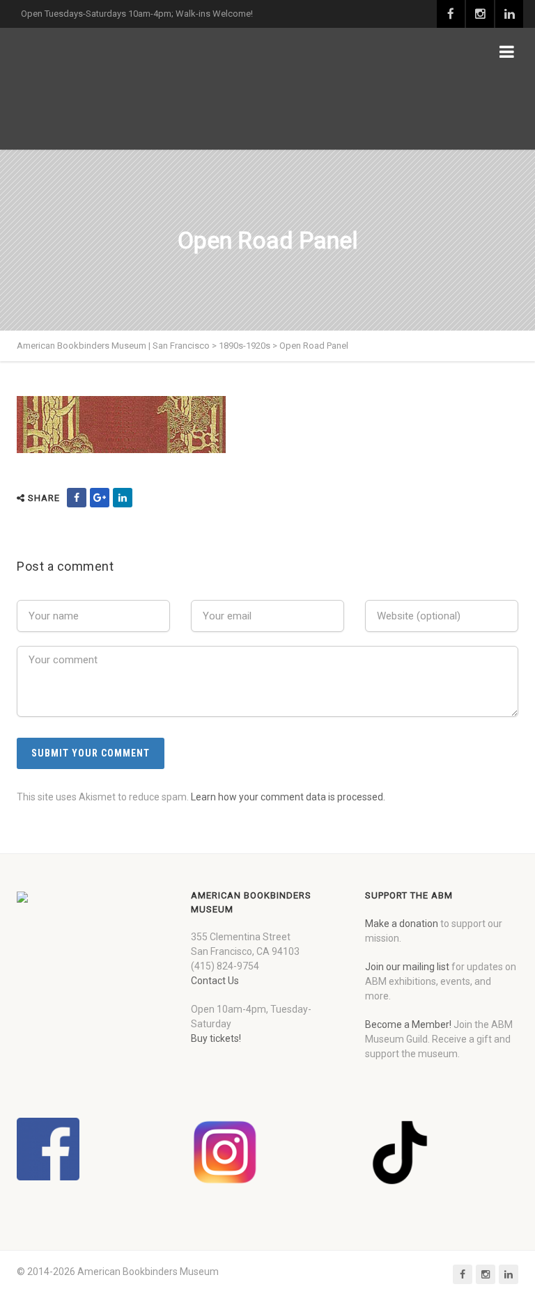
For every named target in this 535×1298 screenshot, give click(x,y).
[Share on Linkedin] (122, 497)
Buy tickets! (216, 1038)
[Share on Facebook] (76, 497)
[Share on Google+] (99, 497)
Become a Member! (408, 1024)
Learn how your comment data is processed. (288, 796)
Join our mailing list (407, 966)
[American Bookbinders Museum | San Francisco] (108, 89)
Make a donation (401, 923)
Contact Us (215, 980)
